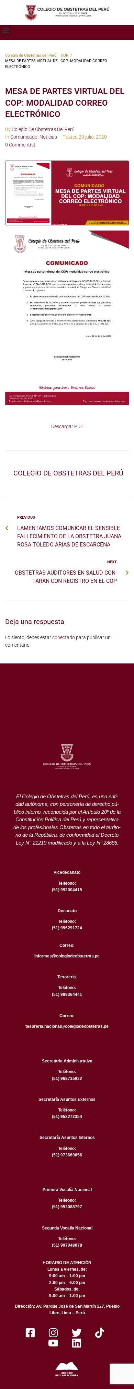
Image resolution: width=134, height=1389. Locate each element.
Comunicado (23, 137)
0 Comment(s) (20, 145)
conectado (63, 637)
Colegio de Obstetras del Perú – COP (36, 55)
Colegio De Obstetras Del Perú (43, 129)
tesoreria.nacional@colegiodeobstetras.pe (67, 1026)
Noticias (48, 137)
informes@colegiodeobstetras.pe (67, 956)
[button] (5, 30)
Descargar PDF (67, 426)
